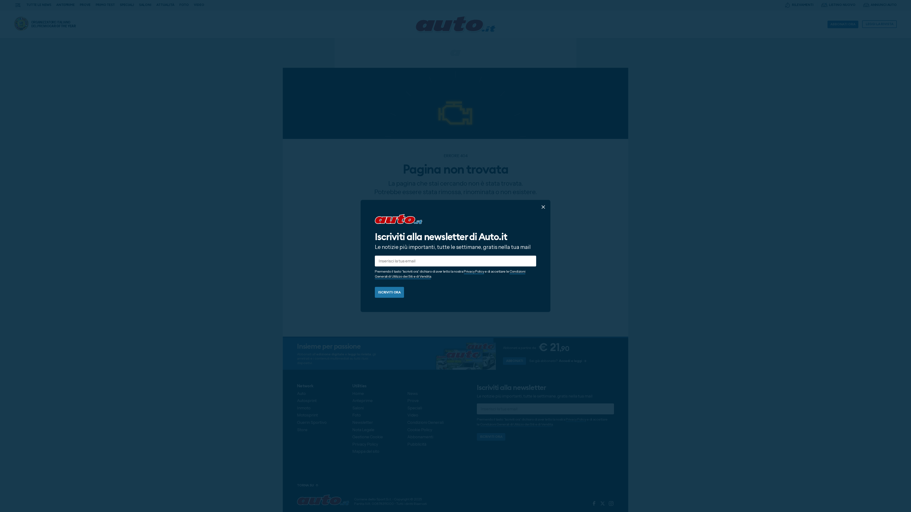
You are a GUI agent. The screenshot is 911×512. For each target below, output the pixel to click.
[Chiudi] (543, 206)
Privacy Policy (474, 272)
